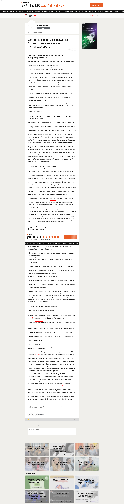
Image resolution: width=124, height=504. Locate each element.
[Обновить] (39, 425)
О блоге (40, 32)
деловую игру (37, 354)
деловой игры (53, 200)
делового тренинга (39, 321)
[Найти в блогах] (97, 15)
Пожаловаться (46, 27)
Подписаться (39, 27)
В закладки (41, 414)
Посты (29, 32)
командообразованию (65, 385)
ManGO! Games (43, 26)
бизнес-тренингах (33, 317)
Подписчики (34, 32)
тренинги (32, 409)
